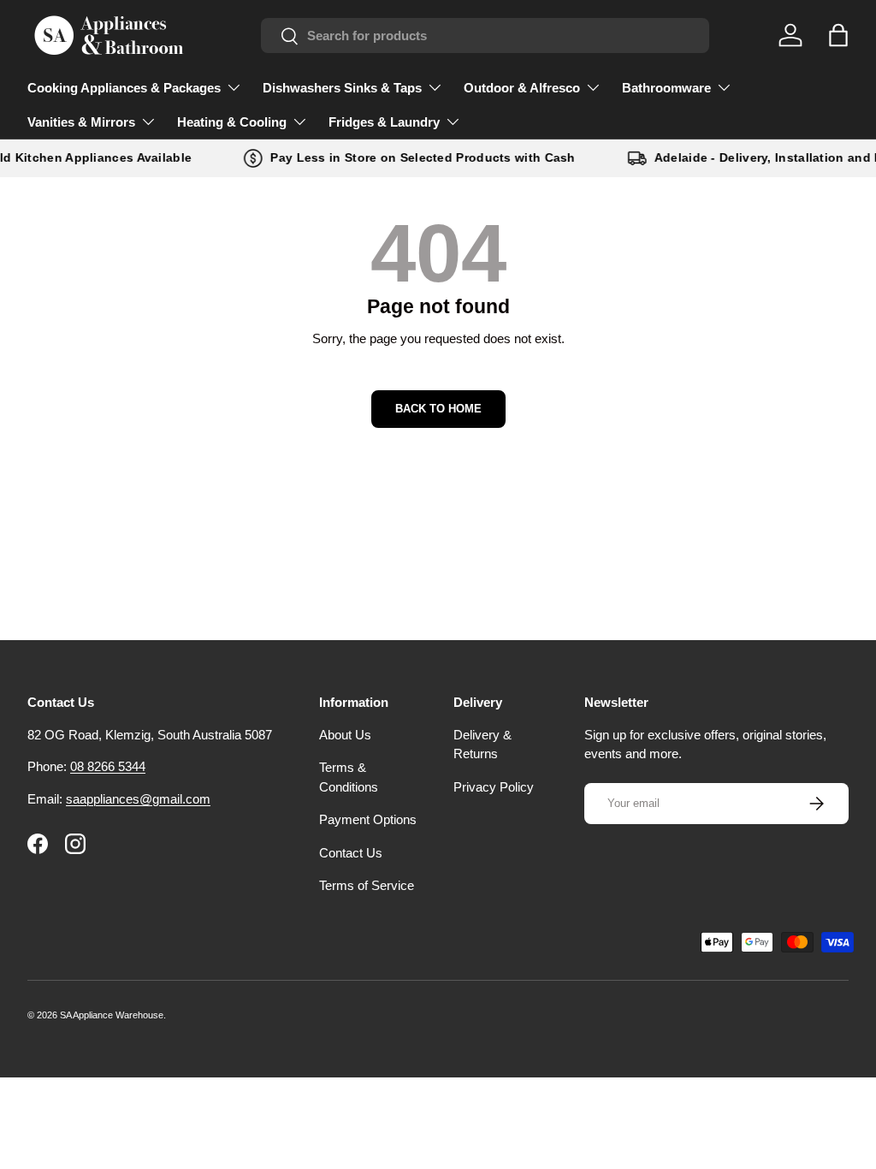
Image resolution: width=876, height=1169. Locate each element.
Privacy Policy (493, 787)
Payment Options (368, 819)
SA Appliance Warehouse (111, 1015)
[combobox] (485, 35)
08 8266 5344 (107, 766)
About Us (345, 734)
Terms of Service (366, 885)
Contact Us (350, 853)
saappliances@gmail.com (138, 799)
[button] (838, 35)
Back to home (438, 408)
